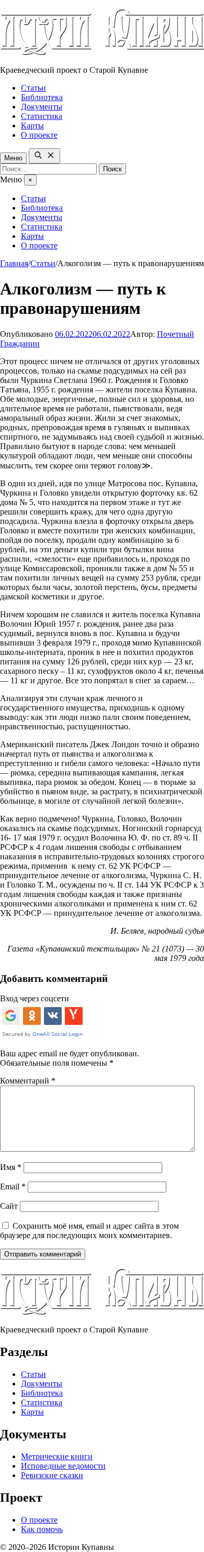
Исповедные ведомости (63, 1465)
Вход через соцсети (34, 998)
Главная (14, 263)
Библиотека (42, 97)
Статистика (41, 116)
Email (13, 1186)
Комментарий (27, 1080)
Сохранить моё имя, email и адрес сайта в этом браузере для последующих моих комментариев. (89, 1230)
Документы (41, 106)
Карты (32, 125)
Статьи (33, 87)
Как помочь (42, 1529)
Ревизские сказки (52, 1475)
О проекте (39, 134)
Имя (10, 1167)
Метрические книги (57, 1456)
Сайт (9, 1205)
